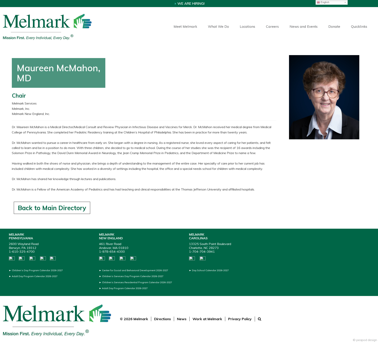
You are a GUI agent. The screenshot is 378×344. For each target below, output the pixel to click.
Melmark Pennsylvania (21, 236)
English (324, 2)
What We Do (218, 26)
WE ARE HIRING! (190, 3)
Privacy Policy (240, 319)
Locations (247, 26)
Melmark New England (111, 236)
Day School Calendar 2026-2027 (210, 270)
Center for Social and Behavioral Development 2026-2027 (135, 270)
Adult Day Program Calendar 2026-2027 (34, 276)
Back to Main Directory (52, 208)
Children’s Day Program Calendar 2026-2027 (37, 270)
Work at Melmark (207, 319)
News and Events (304, 26)
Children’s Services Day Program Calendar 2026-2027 (132, 276)
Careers (272, 26)
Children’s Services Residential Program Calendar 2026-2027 (137, 282)
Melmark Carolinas (198, 236)
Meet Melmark (185, 26)
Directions (162, 319)
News (181, 319)
